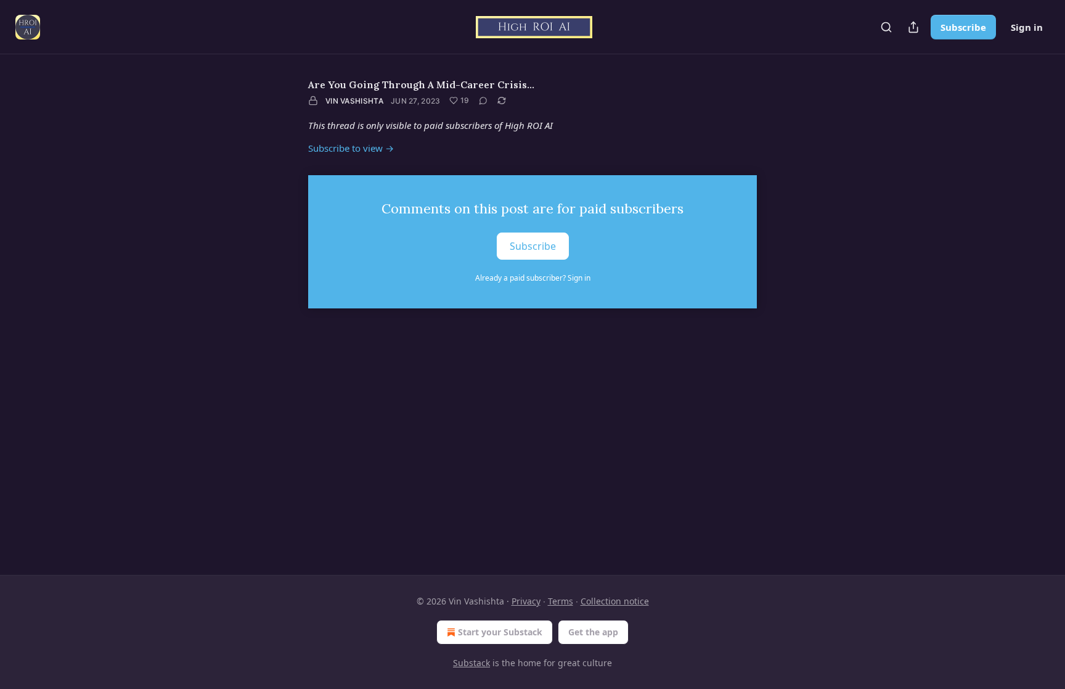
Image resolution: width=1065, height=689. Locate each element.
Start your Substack (500, 632)
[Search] (886, 27)
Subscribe (963, 27)
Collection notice (615, 601)
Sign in (1027, 27)
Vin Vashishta (354, 100)
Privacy (526, 601)
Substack (471, 663)
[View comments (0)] (483, 100)
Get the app (593, 632)
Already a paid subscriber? (532, 278)
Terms (560, 601)
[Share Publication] (913, 27)
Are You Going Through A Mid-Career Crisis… (421, 84)
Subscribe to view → (351, 148)
